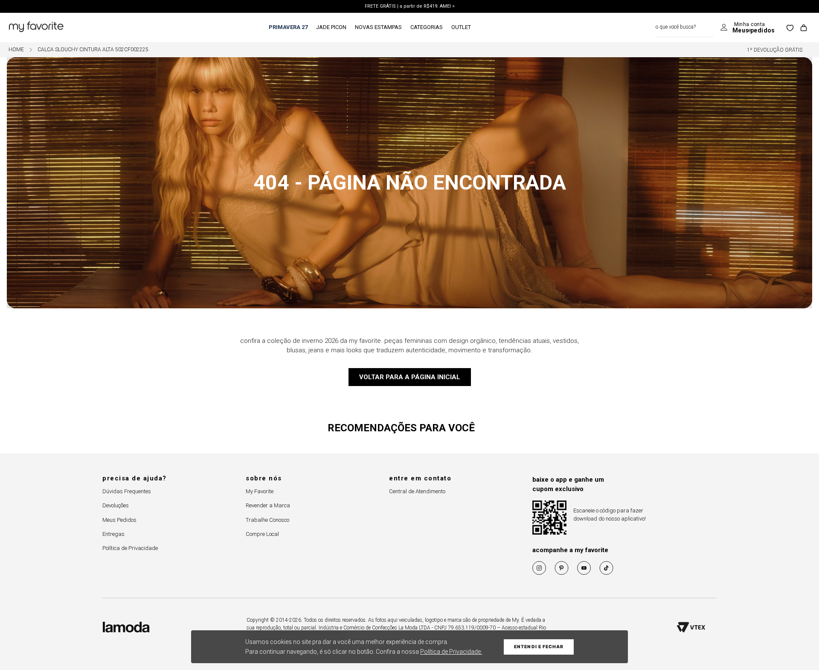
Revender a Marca (268, 505)
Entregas (113, 534)
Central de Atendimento (417, 491)
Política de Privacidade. (451, 651)
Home (16, 50)
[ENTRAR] (747, 28)
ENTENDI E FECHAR (538, 647)
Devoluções (115, 505)
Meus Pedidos (119, 520)
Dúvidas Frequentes (126, 491)
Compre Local (262, 534)
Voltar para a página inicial (409, 377)
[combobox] (685, 27)
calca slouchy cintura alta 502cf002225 (93, 50)
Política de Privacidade (130, 548)
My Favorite (259, 491)
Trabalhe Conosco (267, 520)
